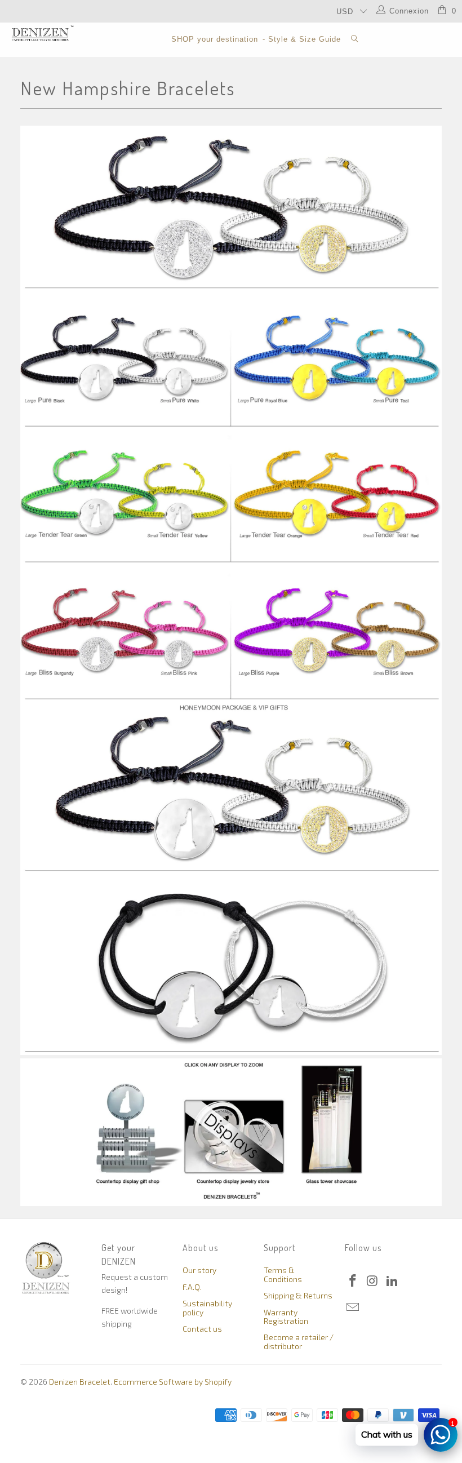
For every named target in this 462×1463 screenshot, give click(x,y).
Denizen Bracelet (79, 1381)
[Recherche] (355, 39)
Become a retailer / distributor (299, 1341)
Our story (199, 1270)
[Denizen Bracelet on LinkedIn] (392, 1281)
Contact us (202, 1328)
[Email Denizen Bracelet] (353, 1307)
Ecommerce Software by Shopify (173, 1381)
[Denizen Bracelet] (42, 33)
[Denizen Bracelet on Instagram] (373, 1281)
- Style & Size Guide (302, 39)
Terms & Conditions (283, 1274)
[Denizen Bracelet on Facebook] (353, 1281)
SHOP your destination (214, 39)
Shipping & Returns (298, 1295)
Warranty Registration (286, 1316)
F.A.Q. (192, 1287)
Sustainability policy (207, 1307)
